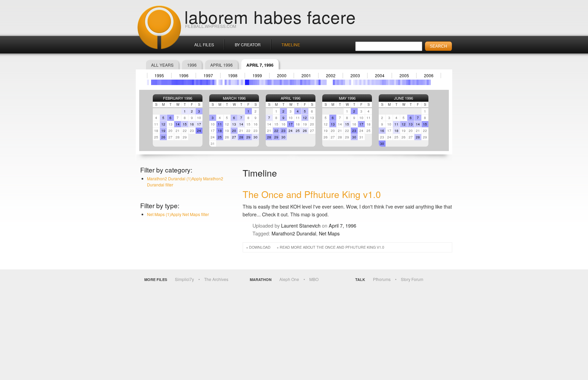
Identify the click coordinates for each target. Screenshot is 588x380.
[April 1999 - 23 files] (252, 82)
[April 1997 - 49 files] (203, 82)
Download (260, 247)
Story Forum (412, 279)
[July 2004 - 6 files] (381, 82)
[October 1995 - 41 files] (166, 82)
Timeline (290, 44)
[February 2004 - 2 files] (371, 82)
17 (199, 124)
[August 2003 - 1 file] (358, 82)
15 (185, 124)
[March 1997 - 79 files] (201, 82)
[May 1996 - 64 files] (181, 82)
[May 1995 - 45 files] (156, 82)
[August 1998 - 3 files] (236, 82)
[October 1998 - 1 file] (240, 82)
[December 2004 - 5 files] (391, 82)
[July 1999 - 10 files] (258, 82)
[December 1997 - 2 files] (219, 82)
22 (276, 130)
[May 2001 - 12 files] (303, 82)
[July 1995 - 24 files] (160, 82)
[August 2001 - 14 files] (309, 82)
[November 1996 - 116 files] (193, 82)
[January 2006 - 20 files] (417, 82)
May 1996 (347, 98)
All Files (204, 44)
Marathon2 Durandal (294, 233)
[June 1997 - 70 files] (207, 82)
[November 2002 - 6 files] (340, 82)
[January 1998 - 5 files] (221, 82)
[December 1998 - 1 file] (244, 82)
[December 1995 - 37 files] (170, 82)
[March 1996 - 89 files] (177, 82)
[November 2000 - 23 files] (291, 82)
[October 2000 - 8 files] (289, 82)
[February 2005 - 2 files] (395, 82)
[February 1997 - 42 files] (199, 82)
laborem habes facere (270, 16)
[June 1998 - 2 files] (232, 82)
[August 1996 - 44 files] (187, 82)
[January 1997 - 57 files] (197, 82)
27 (234, 137)
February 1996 (177, 98)
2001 (306, 75)
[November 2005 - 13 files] (413, 82)
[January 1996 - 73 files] (173, 82)
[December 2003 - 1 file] (366, 82)
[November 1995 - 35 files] (168, 82)
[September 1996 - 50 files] (189, 82)
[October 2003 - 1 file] (362, 82)
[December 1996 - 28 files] (195, 82)
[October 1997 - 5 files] (215, 82)
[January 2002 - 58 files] (319, 82)
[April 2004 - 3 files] (375, 82)
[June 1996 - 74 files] (183, 82)
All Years (162, 65)
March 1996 (234, 98)
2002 (331, 75)
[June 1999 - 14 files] (256, 82)
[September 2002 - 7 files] (336, 82)
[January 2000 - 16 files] (271, 82)
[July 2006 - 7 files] (430, 82)
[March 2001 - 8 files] (299, 82)
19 (163, 130)
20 (234, 130)
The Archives (216, 279)
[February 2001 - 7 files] (297, 82)
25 (220, 137)
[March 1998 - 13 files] (226, 82)
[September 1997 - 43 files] (213, 82)
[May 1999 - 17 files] (254, 82)
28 (241, 137)
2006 (429, 75)
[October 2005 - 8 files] (411, 82)
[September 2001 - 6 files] (311, 82)
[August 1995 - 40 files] (162, 82)
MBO (313, 279)
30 (256, 137)
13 (234, 124)
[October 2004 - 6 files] (387, 82)
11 (220, 124)
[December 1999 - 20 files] (268, 82)
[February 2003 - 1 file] (346, 82)
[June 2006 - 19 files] (428, 82)
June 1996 (403, 98)
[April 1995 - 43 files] (154, 82)
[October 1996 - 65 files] (191, 82)
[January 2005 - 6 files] (393, 82)
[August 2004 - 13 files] (383, 82)
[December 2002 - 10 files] (342, 82)
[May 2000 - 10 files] (279, 82)
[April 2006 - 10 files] (424, 82)
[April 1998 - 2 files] (228, 82)
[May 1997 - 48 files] (205, 82)
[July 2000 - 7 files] (283, 82)
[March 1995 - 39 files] (152, 82)
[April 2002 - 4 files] (326, 82)
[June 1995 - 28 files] (158, 82)
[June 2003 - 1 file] (354, 82)
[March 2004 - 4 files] (373, 82)
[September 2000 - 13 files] (287, 82)
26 (163, 137)
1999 (257, 75)
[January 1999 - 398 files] (246, 82)
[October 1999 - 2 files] (264, 82)
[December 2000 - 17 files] (293, 82)
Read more (332, 247)
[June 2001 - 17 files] (305, 82)
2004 (380, 75)
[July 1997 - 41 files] (209, 82)
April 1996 (221, 65)
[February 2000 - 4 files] (273, 82)
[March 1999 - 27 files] (250, 82)
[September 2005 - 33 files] (409, 82)
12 (163, 124)
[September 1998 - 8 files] (238, 82)
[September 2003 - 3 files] (360, 82)
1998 (233, 75)
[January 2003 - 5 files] (344, 82)
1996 (192, 65)
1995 (159, 75)
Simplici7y (184, 279)
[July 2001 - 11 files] (307, 82)
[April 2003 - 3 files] (350, 82)
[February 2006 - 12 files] (420, 82)
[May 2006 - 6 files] (426, 82)
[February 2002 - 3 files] (322, 82)
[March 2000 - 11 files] (275, 82)
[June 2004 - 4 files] (379, 82)
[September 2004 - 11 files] (385, 82)
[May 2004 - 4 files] (377, 82)
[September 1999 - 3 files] (262, 82)
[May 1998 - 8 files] (230, 82)
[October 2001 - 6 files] (313, 82)
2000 (282, 75)
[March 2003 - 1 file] (348, 82)
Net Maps (329, 233)
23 (283, 130)
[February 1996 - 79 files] (175, 82)
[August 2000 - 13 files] (285, 82)
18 (220, 130)
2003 (355, 75)
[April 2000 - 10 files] (277, 82)
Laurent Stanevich (301, 225)
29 (248, 137)
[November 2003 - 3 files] (364, 82)
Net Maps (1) (178, 214)
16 (192, 124)
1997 (208, 75)
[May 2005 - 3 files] (401, 82)
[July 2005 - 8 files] (405, 82)
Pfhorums (382, 279)
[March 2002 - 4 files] (324, 82)
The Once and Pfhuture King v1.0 (312, 194)
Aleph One (289, 279)
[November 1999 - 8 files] (266, 82)
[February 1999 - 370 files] (248, 82)
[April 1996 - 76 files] (179, 82)
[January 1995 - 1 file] (148, 82)
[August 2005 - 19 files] (407, 82)
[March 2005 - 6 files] (397, 82)
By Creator (248, 44)
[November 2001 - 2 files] (315, 82)
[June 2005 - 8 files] (403, 82)
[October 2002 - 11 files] (338, 82)
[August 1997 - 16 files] (211, 82)
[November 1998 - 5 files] (242, 82)
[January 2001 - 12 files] (295, 82)
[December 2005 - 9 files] (415, 82)
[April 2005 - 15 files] (399, 82)
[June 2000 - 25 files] (281, 82)
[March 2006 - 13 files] (422, 82)
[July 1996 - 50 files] (185, 82)
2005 (404, 75)
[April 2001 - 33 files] (301, 82)
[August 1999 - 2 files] (260, 82)
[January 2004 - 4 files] (369, 82)
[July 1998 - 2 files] (234, 82)
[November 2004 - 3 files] (389, 82)
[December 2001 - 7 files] (317, 82)
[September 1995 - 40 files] (164, 82)
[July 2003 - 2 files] (356, 82)
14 (178, 124)
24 (199, 130)
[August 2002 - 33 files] (334, 82)
